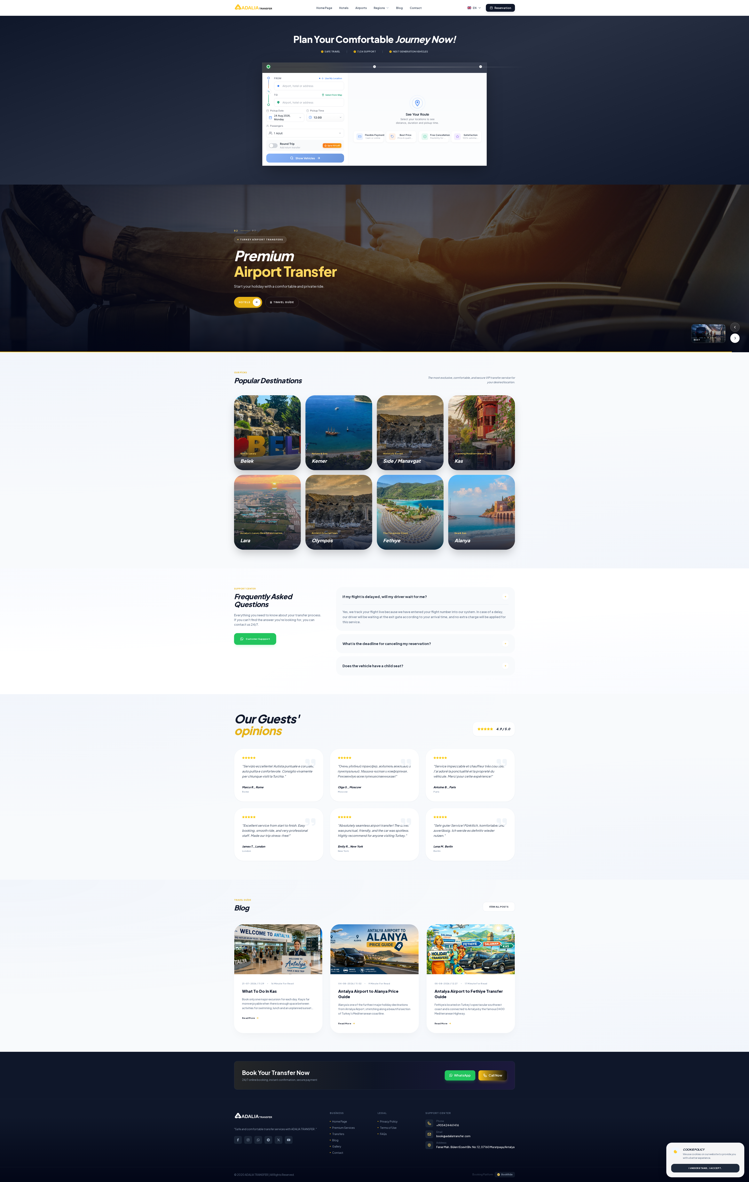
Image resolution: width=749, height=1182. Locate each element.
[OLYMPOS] (338, 512)
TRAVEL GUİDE (301, 312)
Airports (361, 8)
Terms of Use (388, 1127)
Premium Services (343, 1127)
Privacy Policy (389, 1121)
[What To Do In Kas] (278, 949)
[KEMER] (338, 432)
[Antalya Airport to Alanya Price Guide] (374, 949)
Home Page (324, 8)
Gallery (336, 1146)
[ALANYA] (481, 512)
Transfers (338, 1134)
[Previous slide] (735, 327)
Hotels (343, 8)
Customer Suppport (258, 639)
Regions (379, 8)
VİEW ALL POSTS (499, 906)
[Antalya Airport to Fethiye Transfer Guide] (471, 949)
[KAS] (481, 432)
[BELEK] (267, 432)
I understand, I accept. (705, 1168)
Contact (416, 8)
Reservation (502, 8)
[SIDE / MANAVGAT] (410, 432)
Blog (399, 8)
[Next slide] (735, 338)
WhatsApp (462, 1075)
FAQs (383, 1134)
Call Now (495, 1075)
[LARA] (267, 512)
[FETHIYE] (410, 512)
